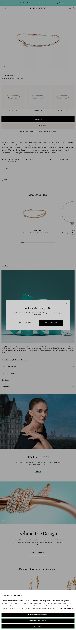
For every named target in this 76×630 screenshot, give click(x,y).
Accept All (38, 626)
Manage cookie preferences (38, 615)
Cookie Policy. (68, 608)
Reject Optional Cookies (37, 620)
